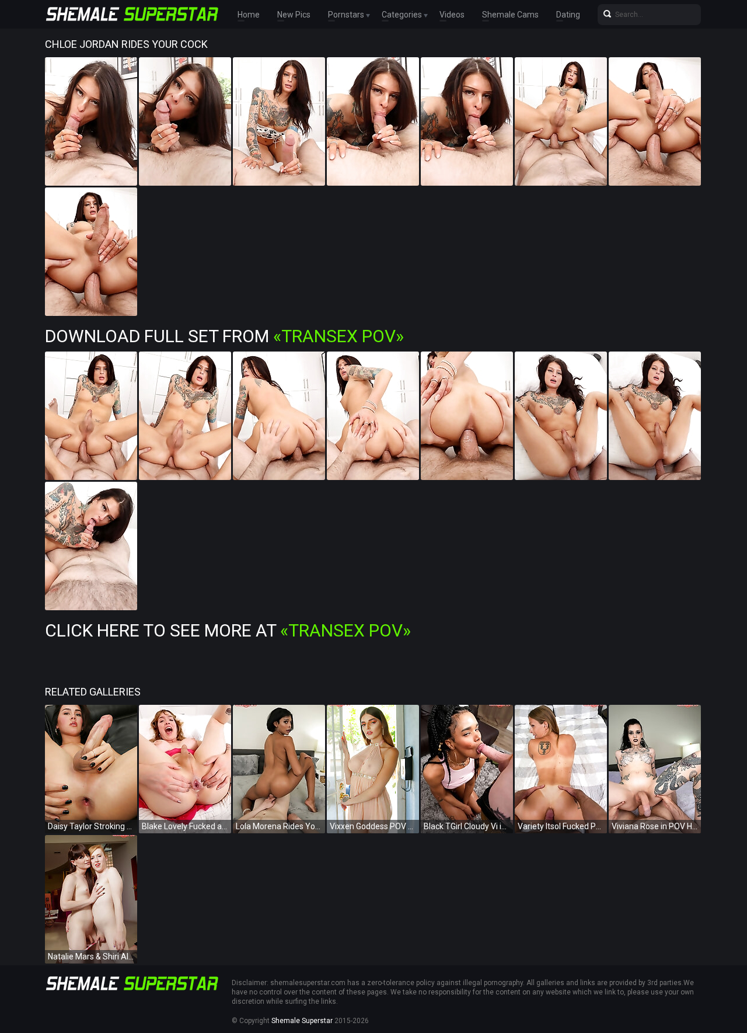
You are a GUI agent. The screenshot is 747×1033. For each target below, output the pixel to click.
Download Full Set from (224, 336)
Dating (568, 14)
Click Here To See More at (228, 630)
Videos (452, 14)
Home (249, 14)
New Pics (293, 14)
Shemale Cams (510, 14)
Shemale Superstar (302, 1021)
